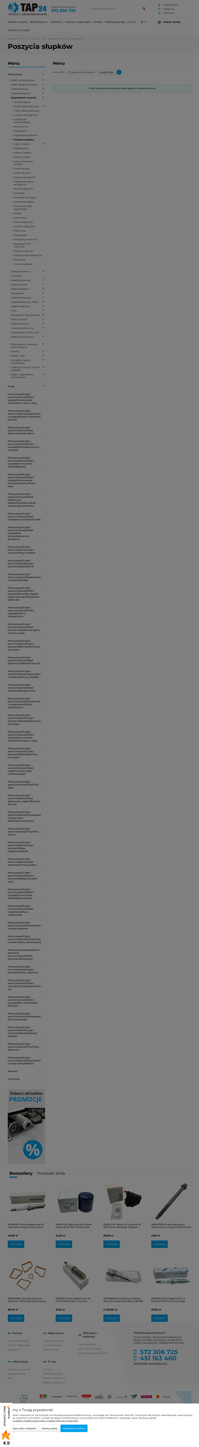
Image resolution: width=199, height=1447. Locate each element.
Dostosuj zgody (49, 1428)
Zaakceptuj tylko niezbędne (21, 1428)
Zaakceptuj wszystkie (74, 1428)
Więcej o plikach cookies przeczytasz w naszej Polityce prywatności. (42, 1420)
